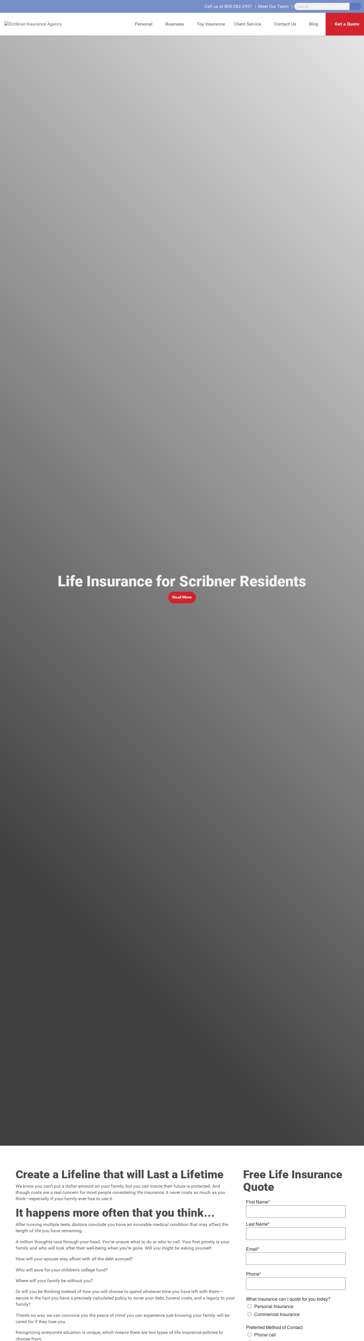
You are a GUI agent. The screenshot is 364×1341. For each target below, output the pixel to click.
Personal (143, 24)
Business (175, 24)
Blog (313, 24)
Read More (182, 597)
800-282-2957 (238, 6)
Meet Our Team (273, 6)
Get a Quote (347, 24)
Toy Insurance (211, 24)
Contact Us (285, 24)
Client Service (247, 24)
